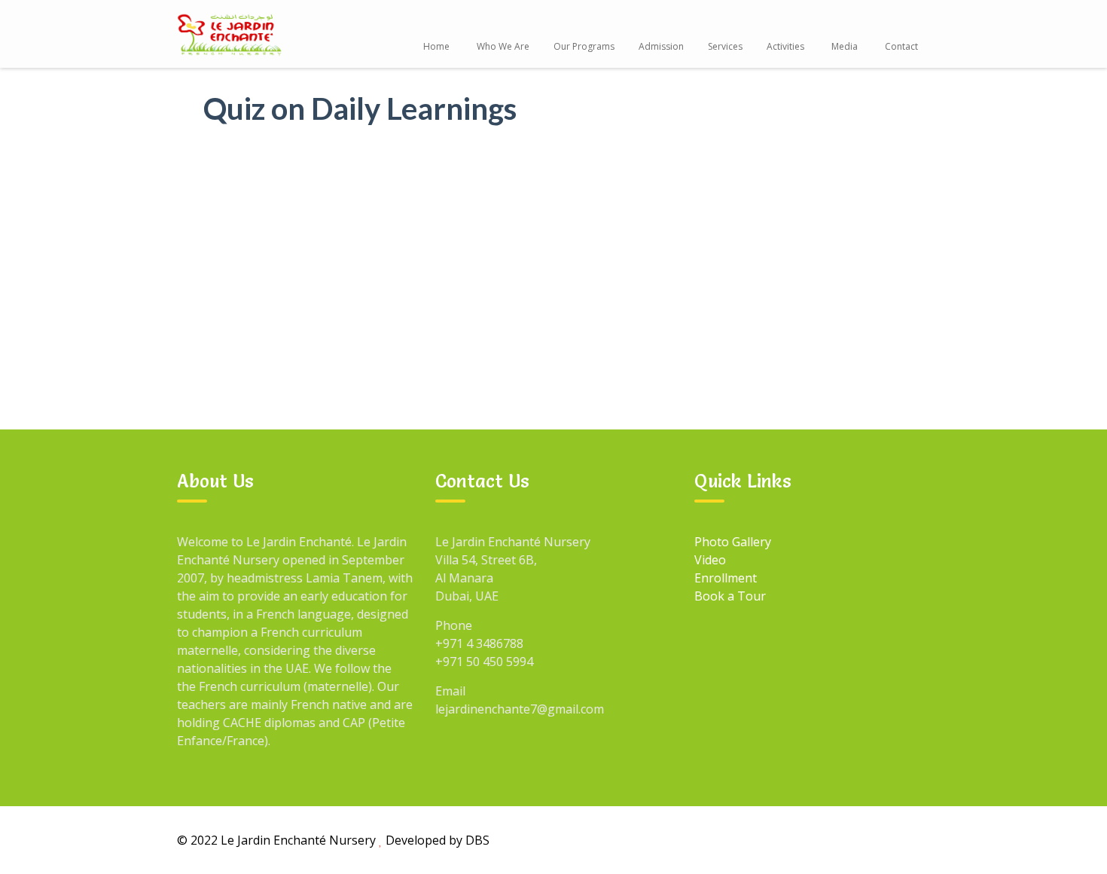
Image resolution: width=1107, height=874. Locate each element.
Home (436, 46)
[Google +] (810, 839)
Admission (661, 46)
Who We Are (503, 46)
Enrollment (725, 578)
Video (710, 560)
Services (725, 46)
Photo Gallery (732, 541)
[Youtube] (879, 839)
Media (844, 46)
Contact (901, 46)
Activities (785, 46)
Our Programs (584, 46)
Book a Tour (730, 596)
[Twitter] (844, 839)
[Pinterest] (914, 839)
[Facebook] (775, 839)
